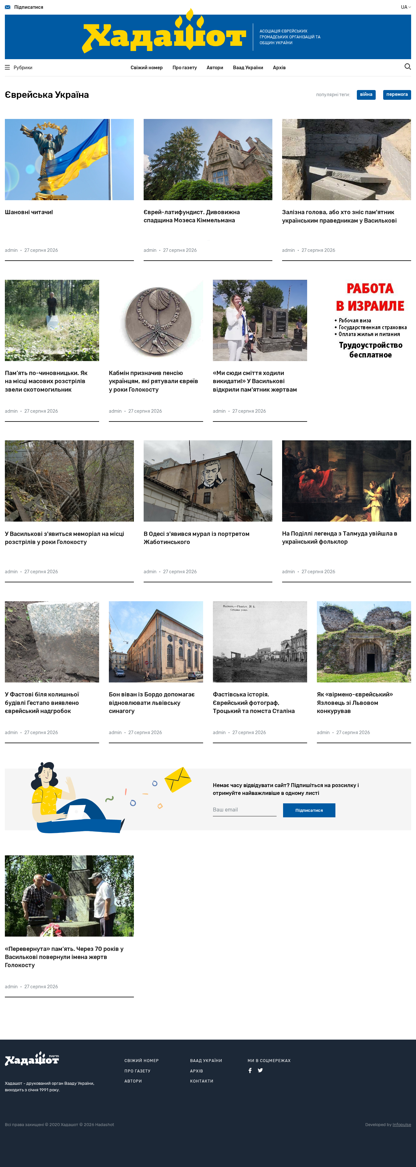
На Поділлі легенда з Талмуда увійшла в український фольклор (339, 537)
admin (11, 250)
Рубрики (23, 68)
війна (366, 94)
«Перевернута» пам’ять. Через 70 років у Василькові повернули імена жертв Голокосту (64, 957)
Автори (215, 68)
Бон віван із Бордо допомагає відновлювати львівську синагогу (152, 702)
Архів (279, 68)
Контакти (202, 1081)
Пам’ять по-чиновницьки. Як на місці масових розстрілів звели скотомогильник (46, 381)
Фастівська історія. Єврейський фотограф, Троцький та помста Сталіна (254, 702)
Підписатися (28, 7)
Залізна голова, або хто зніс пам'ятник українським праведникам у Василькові (339, 216)
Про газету (185, 68)
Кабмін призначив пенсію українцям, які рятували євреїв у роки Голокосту (153, 381)
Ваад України (248, 68)
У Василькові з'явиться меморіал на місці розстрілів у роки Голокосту (64, 538)
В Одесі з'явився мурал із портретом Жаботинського (197, 538)
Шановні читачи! (29, 212)
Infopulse (402, 1124)
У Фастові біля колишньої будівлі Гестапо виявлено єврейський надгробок (42, 702)
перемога (397, 94)
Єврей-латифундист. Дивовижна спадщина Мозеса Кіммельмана (192, 216)
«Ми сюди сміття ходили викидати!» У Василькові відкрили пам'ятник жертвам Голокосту (255, 382)
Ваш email (225, 810)
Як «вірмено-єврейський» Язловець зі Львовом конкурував (355, 702)
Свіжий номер (147, 68)
